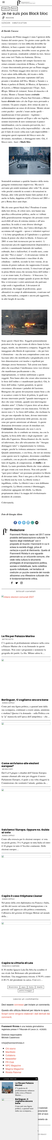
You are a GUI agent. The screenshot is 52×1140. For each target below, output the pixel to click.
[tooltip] (15, 522)
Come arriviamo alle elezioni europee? (20, 764)
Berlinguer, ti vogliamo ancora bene (25, 699)
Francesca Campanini (10, 966)
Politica (5, 9)
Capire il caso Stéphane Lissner (22, 896)
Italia (31, 987)
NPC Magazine (13, 1065)
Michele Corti (7, 769)
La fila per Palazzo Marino (18, 636)
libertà (40, 987)
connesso (19, 1004)
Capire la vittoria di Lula (17, 963)
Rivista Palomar (13, 1072)
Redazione (10, 18)
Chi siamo (11, 1048)
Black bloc (13, 987)
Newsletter (11, 1058)
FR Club (10, 1062)
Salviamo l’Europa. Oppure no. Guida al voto (25, 831)
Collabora (10, 1055)
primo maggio (25, 991)
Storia (14, 9)
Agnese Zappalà (8, 703)
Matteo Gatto (7, 639)
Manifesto (10, 1051)
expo (23, 987)
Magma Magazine (15, 1068)
